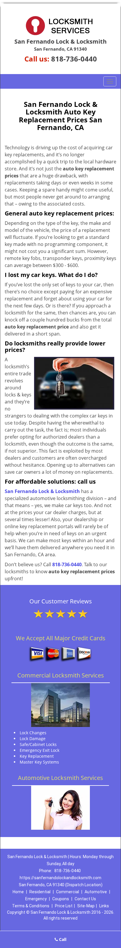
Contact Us (85, 898)
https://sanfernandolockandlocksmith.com (60, 877)
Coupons (60, 898)
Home (18, 891)
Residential (40, 891)
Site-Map (86, 905)
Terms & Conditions (30, 905)
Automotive (96, 891)
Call (62, 939)
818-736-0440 (74, 59)
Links (104, 905)
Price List (64, 905)
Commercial (67, 891)
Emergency (36, 898)
